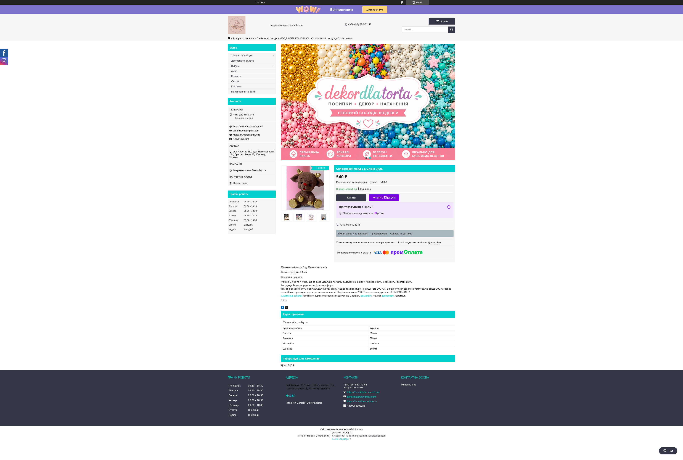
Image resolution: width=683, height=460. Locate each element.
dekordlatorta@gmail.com (246, 130)
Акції (234, 71)
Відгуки (235, 65)
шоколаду (387, 295)
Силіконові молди (267, 38)
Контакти (236, 86)
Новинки (236, 76)
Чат (671, 450)
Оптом (235, 81)
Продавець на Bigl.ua (341, 432)
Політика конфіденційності (372, 436)
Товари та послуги (243, 38)
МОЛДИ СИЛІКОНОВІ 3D (294, 38)
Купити (351, 197)
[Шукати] (451, 30)
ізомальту (366, 295)
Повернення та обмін (243, 91)
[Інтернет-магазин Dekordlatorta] (236, 32)
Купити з (378, 197)
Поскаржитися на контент (344, 436)
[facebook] (282, 307)
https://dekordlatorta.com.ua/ (248, 126)
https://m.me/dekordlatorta (246, 134)
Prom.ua (358, 429)
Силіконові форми (291, 295)
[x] (286, 307)
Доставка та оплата (242, 60)
